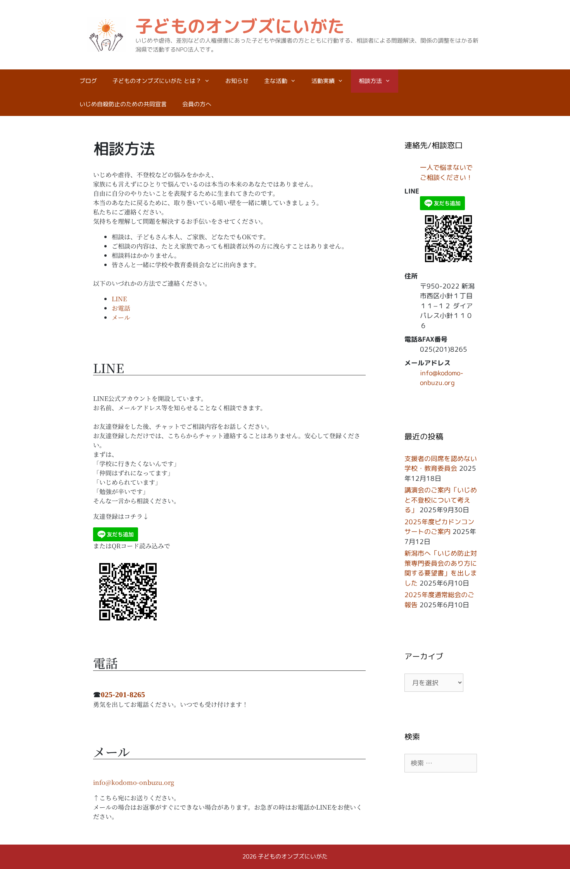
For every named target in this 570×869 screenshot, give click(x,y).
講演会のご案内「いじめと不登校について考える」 (440, 499)
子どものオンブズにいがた (240, 26)
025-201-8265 (123, 694)
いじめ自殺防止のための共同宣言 (123, 104)
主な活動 (275, 81)
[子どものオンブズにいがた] (106, 34)
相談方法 (370, 81)
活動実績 (323, 81)
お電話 (121, 308)
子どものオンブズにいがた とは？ (156, 81)
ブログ (88, 81)
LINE (119, 298)
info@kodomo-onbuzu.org (133, 782)
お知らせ (237, 81)
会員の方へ (196, 104)
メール (121, 317)
